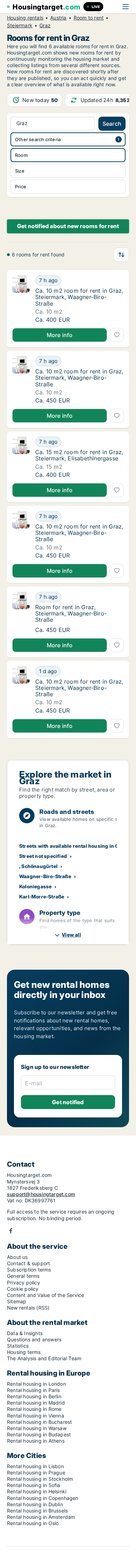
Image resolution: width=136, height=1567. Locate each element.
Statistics (18, 1346)
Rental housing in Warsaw (37, 1428)
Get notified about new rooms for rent (68, 226)
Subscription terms (29, 1270)
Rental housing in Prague (36, 1472)
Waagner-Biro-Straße (45, 876)
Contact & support (28, 1263)
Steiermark (19, 25)
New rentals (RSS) (28, 1308)
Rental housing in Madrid (36, 1403)
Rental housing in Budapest (39, 1434)
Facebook (11, 1230)
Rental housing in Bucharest (39, 1422)
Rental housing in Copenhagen (42, 1498)
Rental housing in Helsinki (36, 1491)
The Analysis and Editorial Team (44, 1358)
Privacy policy (23, 1282)
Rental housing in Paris (33, 1390)
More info (60, 334)
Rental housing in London (36, 1384)
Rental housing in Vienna (35, 1416)
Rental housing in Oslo (33, 1523)
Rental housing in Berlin (34, 1396)
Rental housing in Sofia (33, 1485)
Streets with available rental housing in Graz (73, 846)
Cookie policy (23, 1289)
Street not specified (43, 856)
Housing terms (24, 1352)
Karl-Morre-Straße (41, 896)
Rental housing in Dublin (35, 1504)
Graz (45, 25)
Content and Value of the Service (45, 1295)
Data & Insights (25, 1333)
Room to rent (89, 18)
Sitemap (16, 1301)
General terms (23, 1276)
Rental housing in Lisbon (35, 1466)
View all (71, 935)
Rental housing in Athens (36, 1441)
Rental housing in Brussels (37, 1511)
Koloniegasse (35, 886)
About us (17, 1257)
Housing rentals (25, 18)
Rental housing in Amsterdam (41, 1517)
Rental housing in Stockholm (40, 1479)
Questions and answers (34, 1339)
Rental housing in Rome (34, 1409)
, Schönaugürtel (38, 866)
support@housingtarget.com (41, 1194)
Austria (58, 18)
